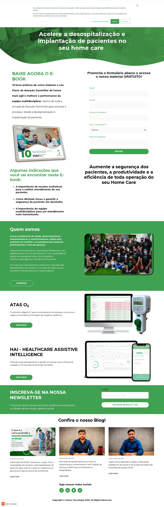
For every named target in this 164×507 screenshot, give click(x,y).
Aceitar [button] (115, 21)
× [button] (137, 4)
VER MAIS (21, 325)
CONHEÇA (21, 283)
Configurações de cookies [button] (100, 21)
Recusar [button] (125, 21)
